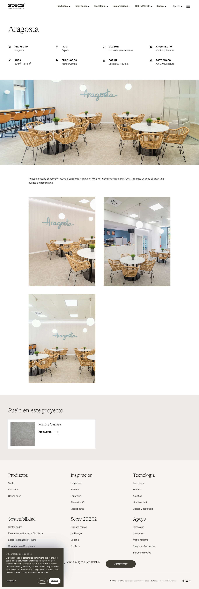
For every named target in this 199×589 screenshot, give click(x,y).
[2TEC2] (16, 6)
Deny (42, 581)
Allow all (54, 581)
